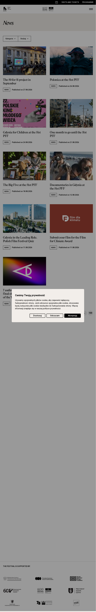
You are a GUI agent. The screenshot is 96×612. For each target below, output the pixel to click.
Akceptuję (72, 315)
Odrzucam (55, 315)
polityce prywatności (52, 308)
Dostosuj (37, 315)
